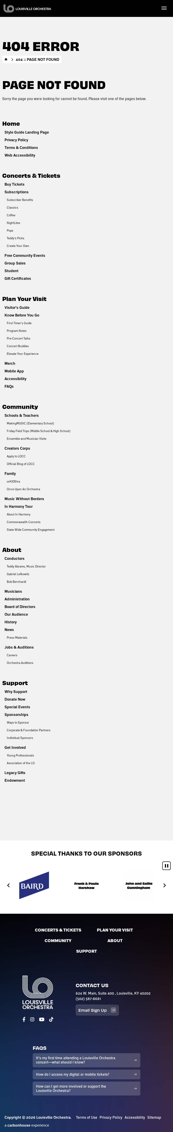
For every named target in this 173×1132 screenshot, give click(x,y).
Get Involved (15, 747)
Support (15, 682)
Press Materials (17, 637)
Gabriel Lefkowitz (18, 574)
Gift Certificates (18, 278)
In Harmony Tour (19, 506)
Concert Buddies (18, 346)
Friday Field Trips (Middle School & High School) (39, 431)
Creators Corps (17, 448)
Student (11, 270)
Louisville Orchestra (27, 8)
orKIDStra (13, 481)
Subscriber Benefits (20, 200)
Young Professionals (20, 755)
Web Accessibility (20, 155)
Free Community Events (25, 255)
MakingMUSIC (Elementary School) (30, 423)
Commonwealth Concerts (24, 522)
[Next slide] (164, 885)
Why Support (16, 691)
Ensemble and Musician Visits (26, 439)
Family (10, 473)
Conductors (15, 558)
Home (6, 59)
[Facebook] (24, 1019)
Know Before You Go (22, 315)
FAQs (9, 386)
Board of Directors (20, 606)
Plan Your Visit (24, 298)
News (9, 629)
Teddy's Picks (15, 238)
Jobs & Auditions (19, 647)
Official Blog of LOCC (21, 464)
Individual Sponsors (20, 738)
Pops (10, 230)
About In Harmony (18, 514)
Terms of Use (86, 1117)
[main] (86, 420)
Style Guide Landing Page (27, 132)
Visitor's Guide (17, 307)
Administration (17, 599)
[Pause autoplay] (166, 865)
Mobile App (14, 371)
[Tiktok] (51, 1019)
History (11, 622)
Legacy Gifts (15, 772)
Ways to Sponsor (18, 722)
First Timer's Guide (19, 323)
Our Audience (16, 614)
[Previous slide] (8, 885)
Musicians (13, 591)
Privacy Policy (16, 139)
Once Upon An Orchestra (23, 489)
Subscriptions (17, 191)
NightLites (13, 223)
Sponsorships (16, 714)
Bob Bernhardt (16, 582)
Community (20, 406)
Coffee (11, 215)
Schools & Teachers (22, 415)
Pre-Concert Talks (18, 338)
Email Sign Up (92, 1010)
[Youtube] (41, 1019)
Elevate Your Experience (23, 354)
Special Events (17, 706)
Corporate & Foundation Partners (28, 730)
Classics (12, 207)
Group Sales (15, 263)
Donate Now (15, 699)
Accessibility (15, 378)
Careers (12, 655)
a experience (27, 1125)
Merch (10, 363)
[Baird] (34, 885)
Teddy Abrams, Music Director (26, 566)
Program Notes (17, 331)
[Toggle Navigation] (163, 7)
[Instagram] (32, 1019)
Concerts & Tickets (31, 175)
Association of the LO (21, 763)
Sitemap (154, 1117)
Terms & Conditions (21, 147)
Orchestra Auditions (20, 663)
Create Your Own (18, 246)
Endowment (15, 780)
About (11, 549)
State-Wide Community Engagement (31, 530)
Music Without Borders (24, 498)
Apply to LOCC (16, 456)
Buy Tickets (15, 184)
